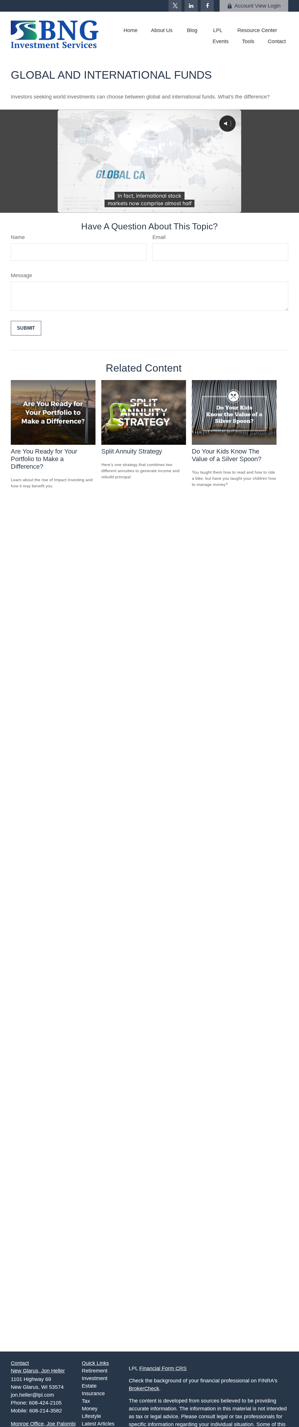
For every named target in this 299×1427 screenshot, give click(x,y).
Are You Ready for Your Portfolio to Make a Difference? (44, 459)
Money (90, 1409)
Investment (94, 1378)
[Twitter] (175, 6)
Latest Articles (98, 1424)
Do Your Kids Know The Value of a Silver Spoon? (226, 455)
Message (21, 275)
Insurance (93, 1393)
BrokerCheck (144, 1388)
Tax (86, 1401)
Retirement (94, 1371)
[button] (130, 30)
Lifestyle (91, 1416)
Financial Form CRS (163, 1368)
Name (18, 237)
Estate (89, 1386)
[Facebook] (207, 6)
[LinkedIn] (191, 6)
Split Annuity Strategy (131, 451)
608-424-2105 (45, 1403)
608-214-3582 (45, 1411)
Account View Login (257, 6)
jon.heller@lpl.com (32, 1395)
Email (159, 237)
